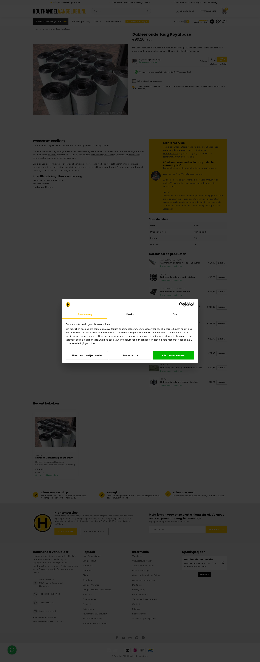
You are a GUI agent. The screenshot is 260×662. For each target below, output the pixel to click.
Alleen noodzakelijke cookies (87, 355)
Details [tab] (130, 314)
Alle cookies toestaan (173, 355)
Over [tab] (175, 314)
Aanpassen (128, 355)
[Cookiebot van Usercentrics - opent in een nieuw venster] (181, 304)
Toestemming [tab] (85, 314)
